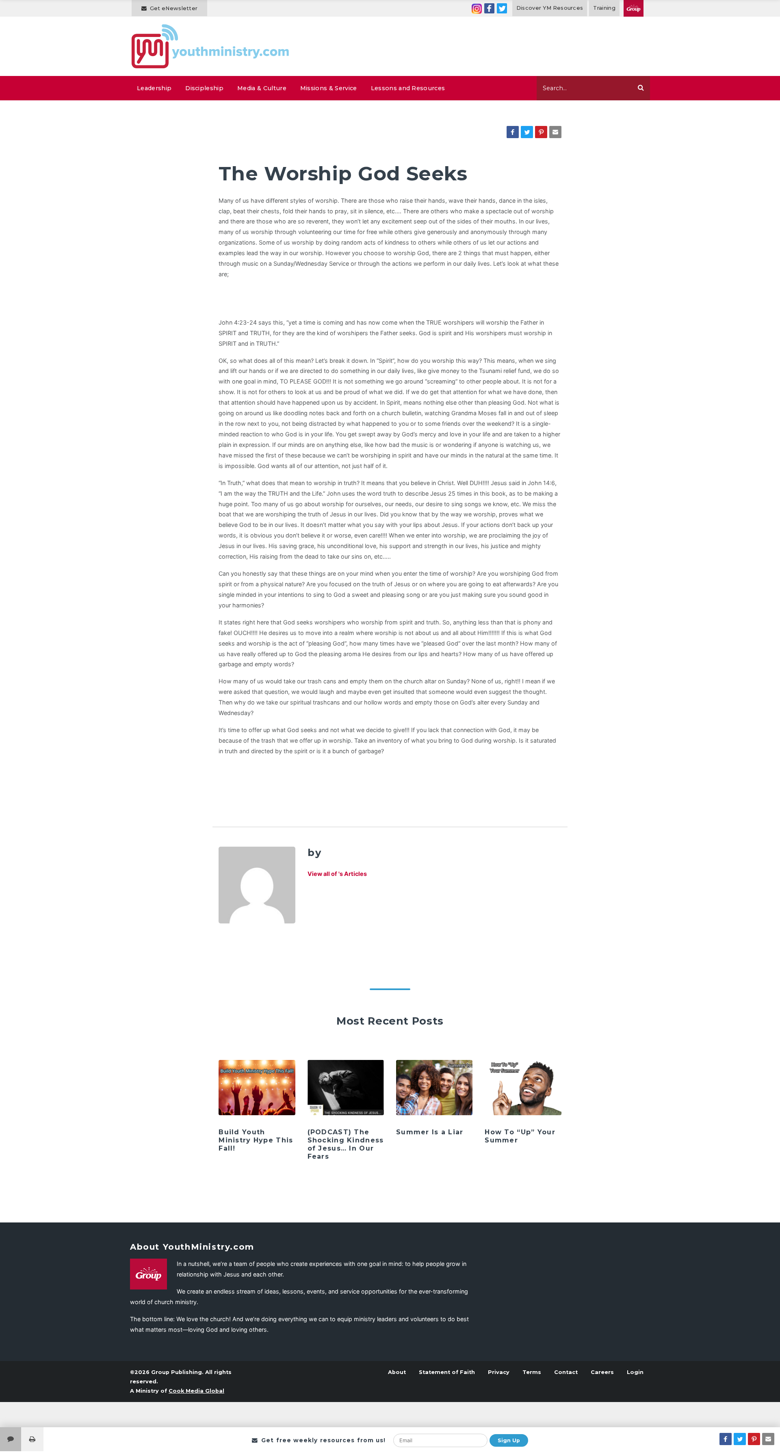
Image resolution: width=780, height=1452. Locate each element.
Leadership (154, 88)
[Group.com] (634, 8)
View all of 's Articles (337, 873)
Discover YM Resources (549, 8)
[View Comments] (10, 1439)
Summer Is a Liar (429, 1132)
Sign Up (509, 1440)
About (397, 1372)
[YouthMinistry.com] (210, 46)
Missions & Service (328, 88)
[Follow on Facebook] (489, 8)
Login (635, 1372)
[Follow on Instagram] (477, 8)
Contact (566, 1372)
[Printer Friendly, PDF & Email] (32, 1439)
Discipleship (204, 88)
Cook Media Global (196, 1391)
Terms (531, 1372)
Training (604, 8)
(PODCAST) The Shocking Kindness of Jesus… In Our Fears (346, 1144)
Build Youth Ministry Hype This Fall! (256, 1140)
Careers (602, 1372)
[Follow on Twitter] (502, 8)
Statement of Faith (447, 1372)
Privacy (498, 1372)
